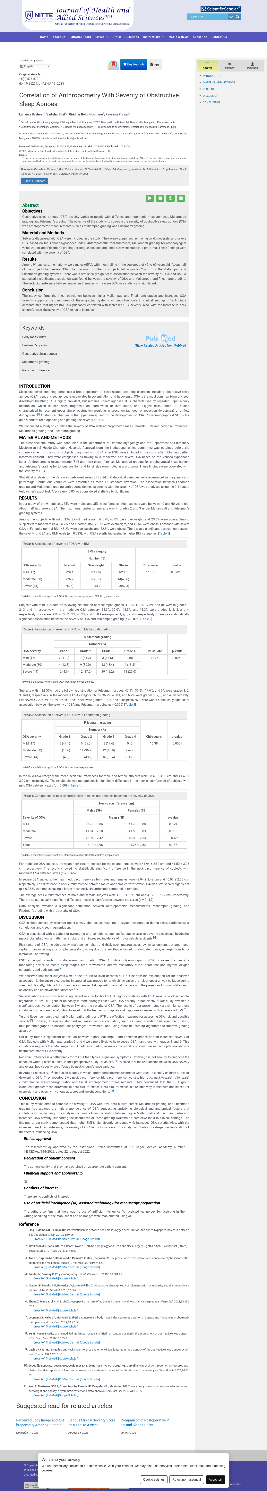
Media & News (179, 36)
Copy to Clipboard (34, 180)
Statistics (230, 67)
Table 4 (75, 785)
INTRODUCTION (212, 75)
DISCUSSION (210, 95)
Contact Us (219, 36)
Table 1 (164, 533)
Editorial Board (80, 36)
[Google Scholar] (90, 1239)
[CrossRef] (39, 1239)
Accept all (215, 1479)
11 (111, 1090)
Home (44, 36)
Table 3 (130, 704)
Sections (207, 67)
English (28, 66)
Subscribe (200, 36)
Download (252, 67)
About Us (59, 36)
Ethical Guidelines (126, 36)
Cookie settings (154, 1479)
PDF (156, 64)
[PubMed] (52, 1239)
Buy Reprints (135, 64)
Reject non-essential (186, 1479)
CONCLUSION (211, 102)
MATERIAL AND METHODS (219, 82)
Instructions (151, 36)
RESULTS (208, 89)
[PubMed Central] (68, 1239)
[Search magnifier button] (237, 16)
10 (50, 1072)
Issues (100, 36)
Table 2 (146, 619)
